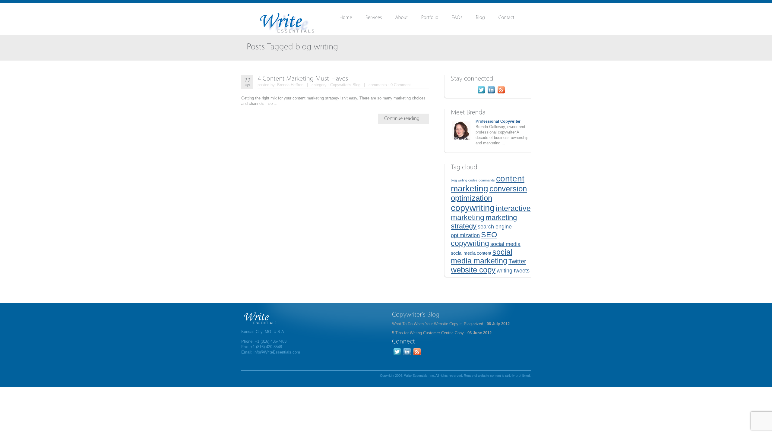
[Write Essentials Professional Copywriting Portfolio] (436, 18)
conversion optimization (489, 193)
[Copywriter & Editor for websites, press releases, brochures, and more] (408, 18)
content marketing (487, 183)
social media (505, 244)
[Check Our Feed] (501, 93)
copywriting (473, 208)
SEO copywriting (474, 238)
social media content (471, 253)
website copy (473, 269)
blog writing (459, 180)
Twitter (517, 261)
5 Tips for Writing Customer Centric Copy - (442, 333)
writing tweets (513, 271)
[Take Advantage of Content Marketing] (487, 18)
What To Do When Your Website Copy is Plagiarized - (451, 324)
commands (487, 180)
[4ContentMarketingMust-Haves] (303, 78)
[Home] (352, 18)
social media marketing (481, 256)
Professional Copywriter (498, 121)
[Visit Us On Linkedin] (491, 93)
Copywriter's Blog (345, 85)
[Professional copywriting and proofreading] (380, 18)
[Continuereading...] (403, 118)
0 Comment (401, 85)
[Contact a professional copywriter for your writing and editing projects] (513, 18)
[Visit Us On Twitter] (481, 93)
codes (472, 180)
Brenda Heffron (290, 85)
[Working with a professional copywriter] (464, 18)
